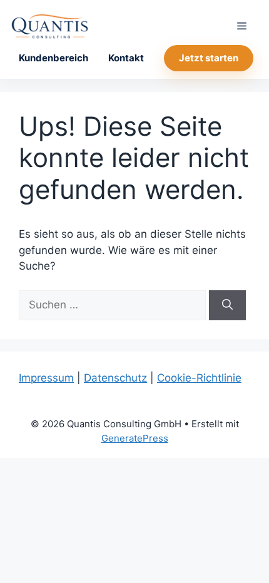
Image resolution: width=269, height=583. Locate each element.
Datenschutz (115, 378)
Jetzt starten (208, 58)
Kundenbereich (53, 58)
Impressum (46, 378)
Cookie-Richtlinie (199, 378)
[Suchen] (227, 305)
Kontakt (126, 58)
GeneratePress (134, 438)
